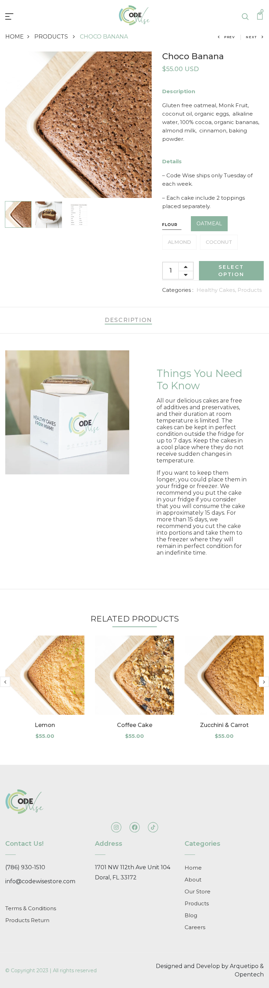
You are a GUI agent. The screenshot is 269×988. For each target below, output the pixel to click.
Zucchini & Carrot (224, 725)
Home (14, 36)
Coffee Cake (134, 725)
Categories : (177, 290)
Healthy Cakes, (216, 290)
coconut (219, 242)
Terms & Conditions (30, 908)
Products (51, 36)
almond (179, 242)
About (193, 879)
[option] (78, 125)
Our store (198, 891)
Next (251, 37)
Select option (231, 270)
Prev (229, 37)
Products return (27, 920)
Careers (195, 927)
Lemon (45, 725)
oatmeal (209, 223)
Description (128, 320)
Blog (191, 915)
